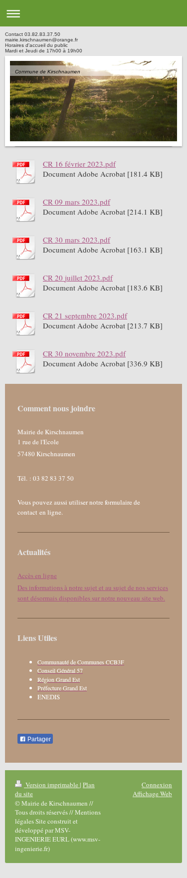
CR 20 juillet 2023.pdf (78, 278)
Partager (38, 739)
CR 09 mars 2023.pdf (76, 202)
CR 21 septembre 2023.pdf (85, 315)
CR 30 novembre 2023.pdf (84, 353)
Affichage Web (152, 793)
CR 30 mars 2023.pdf (76, 240)
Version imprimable (52, 784)
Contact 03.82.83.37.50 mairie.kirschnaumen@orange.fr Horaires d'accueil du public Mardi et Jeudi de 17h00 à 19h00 (43, 42)
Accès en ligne (37, 575)
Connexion (157, 784)
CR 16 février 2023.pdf (79, 164)
